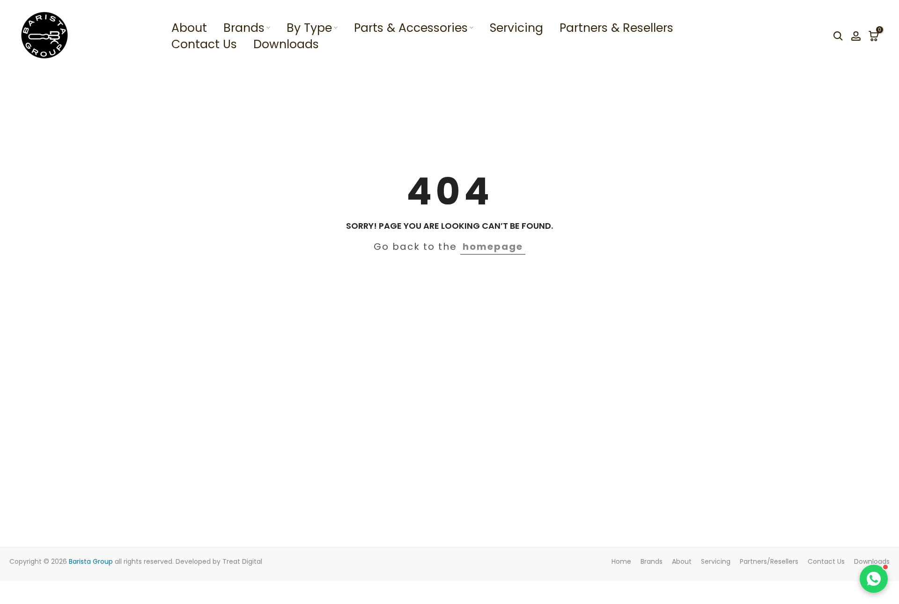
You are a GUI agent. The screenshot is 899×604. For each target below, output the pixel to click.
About (189, 28)
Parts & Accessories (411, 28)
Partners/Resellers (769, 561)
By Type (309, 28)
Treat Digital (242, 561)
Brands (244, 28)
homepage (493, 246)
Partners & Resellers (616, 28)
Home (621, 561)
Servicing (516, 28)
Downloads (286, 44)
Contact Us (204, 44)
